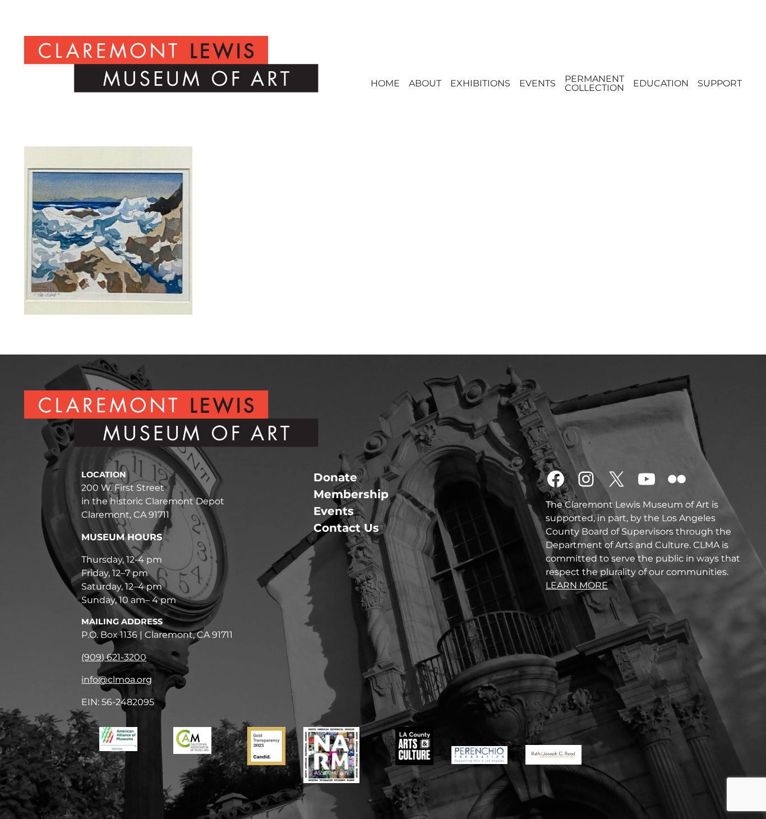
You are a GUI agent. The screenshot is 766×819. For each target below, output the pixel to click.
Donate (335, 477)
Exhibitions (480, 83)
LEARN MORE (577, 585)
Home (385, 83)
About (425, 83)
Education (661, 83)
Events (537, 83)
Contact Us (346, 528)
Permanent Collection (594, 84)
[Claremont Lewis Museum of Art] (188, 64)
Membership (351, 494)
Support (720, 83)
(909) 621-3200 (113, 657)
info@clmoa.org (116, 679)
